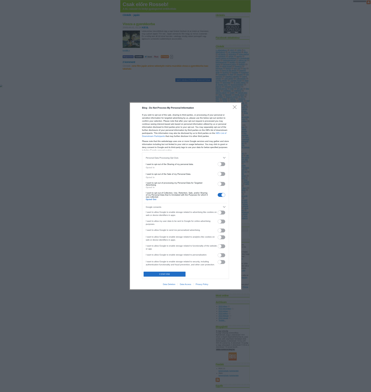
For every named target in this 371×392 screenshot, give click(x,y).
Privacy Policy (202, 284)
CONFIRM (164, 274)
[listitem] (185, 157)
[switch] (221, 164)
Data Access (185, 284)
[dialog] (185, 196)
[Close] (235, 108)
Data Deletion (169, 284)
